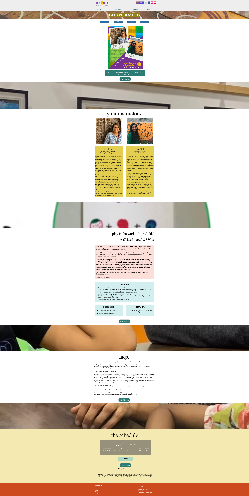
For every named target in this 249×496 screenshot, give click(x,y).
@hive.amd (145, 489)
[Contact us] (146, 2)
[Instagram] (152, 2)
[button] (125, 47)
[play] (145, 26)
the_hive (144, 490)
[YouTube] (155, 2)
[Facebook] (149, 2)
